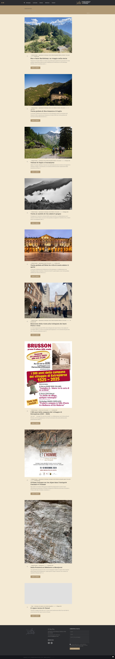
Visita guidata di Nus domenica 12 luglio (46, 111)
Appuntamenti (41, 55)
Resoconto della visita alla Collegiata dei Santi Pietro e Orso (49, 325)
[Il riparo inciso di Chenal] (48, 593)
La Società (35, 2)
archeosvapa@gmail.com (53, 636)
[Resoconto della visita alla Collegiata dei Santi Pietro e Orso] (48, 300)
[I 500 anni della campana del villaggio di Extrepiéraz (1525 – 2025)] (48, 374)
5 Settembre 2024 (50, 565)
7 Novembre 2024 (37, 480)
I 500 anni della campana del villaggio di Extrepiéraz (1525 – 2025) (46, 413)
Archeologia (46, 55)
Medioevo (60, 55)
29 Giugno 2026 (67, 160)
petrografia (61, 479)
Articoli (49, 55)
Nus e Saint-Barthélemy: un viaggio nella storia (49, 58)
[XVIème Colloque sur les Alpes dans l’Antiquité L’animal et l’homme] (48, 453)
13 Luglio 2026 (36, 56)
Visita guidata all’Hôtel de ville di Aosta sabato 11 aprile (50, 266)
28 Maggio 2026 (65, 211)
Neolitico (63, 55)
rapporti (64, 479)
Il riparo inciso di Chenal (40, 608)
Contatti (53, 2)
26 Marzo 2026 (57, 263)
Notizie (41, 2)
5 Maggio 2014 (59, 606)
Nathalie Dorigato (34, 55)
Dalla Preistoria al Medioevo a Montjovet (46, 567)
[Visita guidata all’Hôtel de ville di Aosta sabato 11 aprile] (48, 245)
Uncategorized (41, 565)
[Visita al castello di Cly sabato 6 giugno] (48, 194)
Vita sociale (68, 55)
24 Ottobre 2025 (54, 410)
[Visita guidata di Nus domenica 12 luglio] (48, 90)
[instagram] (52, 643)
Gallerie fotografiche (54, 55)
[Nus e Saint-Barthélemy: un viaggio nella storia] (48, 35)
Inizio (88, 13)
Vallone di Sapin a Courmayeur (42, 163)
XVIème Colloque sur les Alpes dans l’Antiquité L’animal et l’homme (49, 483)
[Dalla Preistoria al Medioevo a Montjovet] (48, 531)
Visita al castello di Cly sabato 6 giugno (46, 214)
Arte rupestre (50, 479)
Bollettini (47, 2)
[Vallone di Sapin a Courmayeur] (48, 142)
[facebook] (49, 643)
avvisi (52, 107)
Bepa (32, 606)
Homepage (28, 2)
